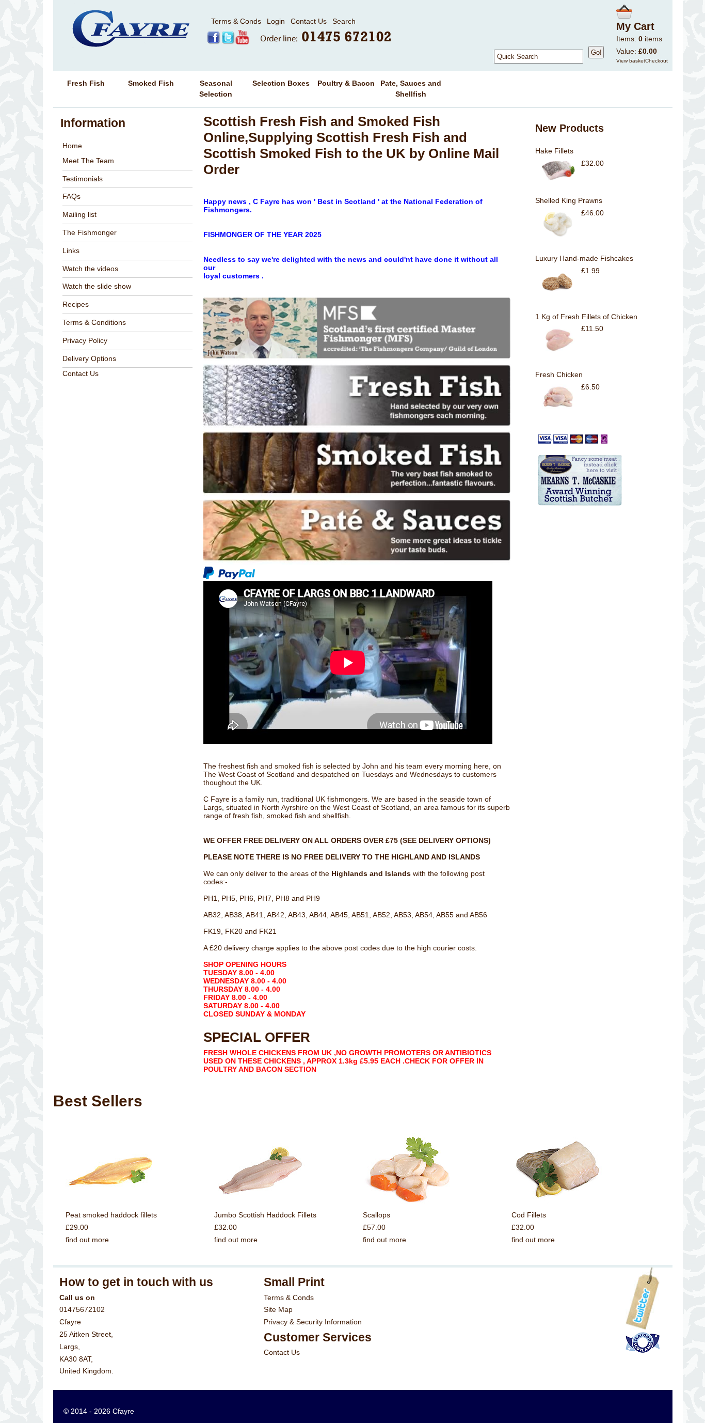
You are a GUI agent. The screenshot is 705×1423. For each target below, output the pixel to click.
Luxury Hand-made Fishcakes (584, 258)
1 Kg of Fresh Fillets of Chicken (586, 316)
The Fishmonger (89, 232)
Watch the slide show (96, 286)
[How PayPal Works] (229, 577)
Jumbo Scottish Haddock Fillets (265, 1215)
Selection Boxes (281, 83)
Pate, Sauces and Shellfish (410, 88)
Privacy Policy (84, 340)
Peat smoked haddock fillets (111, 1215)
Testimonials (82, 179)
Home (72, 146)
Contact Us (309, 21)
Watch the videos (90, 268)
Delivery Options (89, 358)
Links (70, 250)
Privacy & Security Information (313, 1322)
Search (344, 21)
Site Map (278, 1309)
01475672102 (82, 1309)
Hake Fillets (554, 151)
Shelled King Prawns (568, 200)
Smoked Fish (151, 83)
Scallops (376, 1215)
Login (276, 21)
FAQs (71, 196)
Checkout (656, 61)
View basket (630, 61)
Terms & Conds (236, 21)
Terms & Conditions (94, 322)
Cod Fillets (528, 1215)
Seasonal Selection (215, 88)
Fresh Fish (86, 83)
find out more (87, 1240)
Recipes (75, 304)
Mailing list (79, 214)
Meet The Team (88, 161)
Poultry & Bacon (346, 83)
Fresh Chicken (559, 374)
